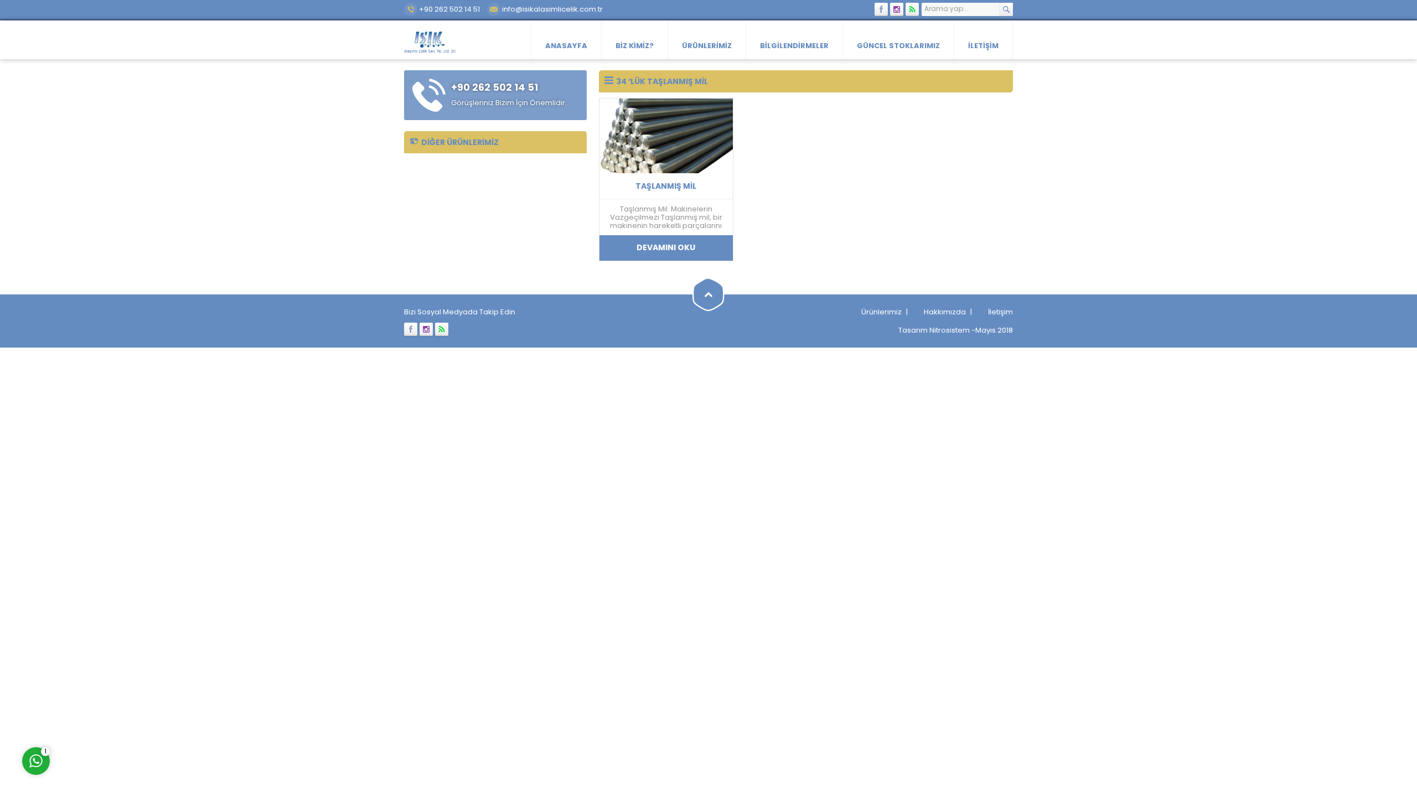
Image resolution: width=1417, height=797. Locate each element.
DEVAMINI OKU (666, 247)
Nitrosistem (949, 330)
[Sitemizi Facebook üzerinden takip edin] (881, 9)
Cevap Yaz (105, 714)
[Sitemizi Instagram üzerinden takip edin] (896, 9)
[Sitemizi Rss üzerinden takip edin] (912, 9)
